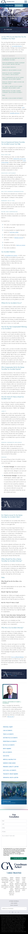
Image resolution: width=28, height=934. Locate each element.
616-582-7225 (11, 894)
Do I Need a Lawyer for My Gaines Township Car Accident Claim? (12, 87)
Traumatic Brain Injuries (10, 774)
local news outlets (14, 232)
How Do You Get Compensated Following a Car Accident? (11, 73)
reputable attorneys (14, 113)
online (15, 675)
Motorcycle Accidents (10, 737)
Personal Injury (8, 727)
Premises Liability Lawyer (10, 766)
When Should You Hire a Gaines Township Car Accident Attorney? (12, 91)
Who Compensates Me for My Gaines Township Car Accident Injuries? (13, 78)
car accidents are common (11, 255)
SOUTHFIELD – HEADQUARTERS (5, 878)
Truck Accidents (8, 734)
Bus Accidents (7, 752)
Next (2, 31)
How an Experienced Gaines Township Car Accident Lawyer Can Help (13, 63)
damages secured (18, 237)
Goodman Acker (8, 674)
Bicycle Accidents (9, 745)
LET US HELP (19, 5)
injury (23, 107)
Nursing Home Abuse (9, 763)
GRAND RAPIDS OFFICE (11, 879)
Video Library (14, 903)
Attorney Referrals (14, 901)
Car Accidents (7, 730)
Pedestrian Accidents (10, 741)
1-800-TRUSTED (9, 5)
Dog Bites (6, 756)
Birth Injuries (7, 748)
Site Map (19, 918)
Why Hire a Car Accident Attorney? (12, 98)
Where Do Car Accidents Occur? (12, 70)
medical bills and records (19, 158)
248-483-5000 (17, 890)
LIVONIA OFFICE (24, 878)
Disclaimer (8, 920)
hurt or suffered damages (17, 657)
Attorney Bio (11, 716)
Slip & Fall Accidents (9, 770)
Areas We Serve (16, 920)
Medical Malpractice (9, 759)
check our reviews (20, 245)
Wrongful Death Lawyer (10, 777)
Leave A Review (14, 905)
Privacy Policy (6, 855)
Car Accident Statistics (9, 67)
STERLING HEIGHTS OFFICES (17, 879)
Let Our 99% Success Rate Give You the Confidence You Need (13, 59)
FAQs (3, 95)
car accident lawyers (17, 46)
